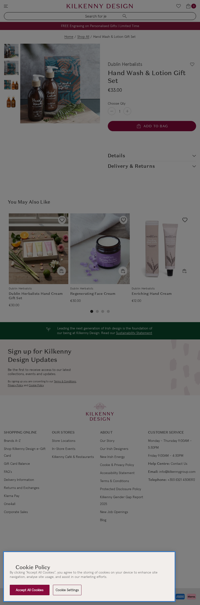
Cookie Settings (67, 590)
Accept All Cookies (29, 590)
